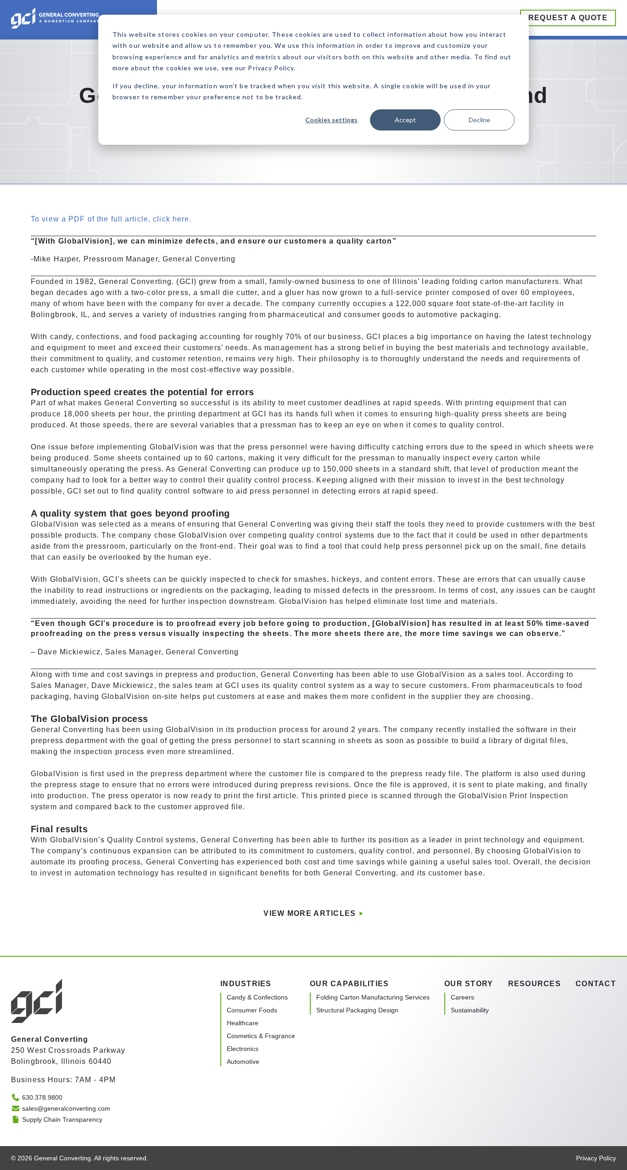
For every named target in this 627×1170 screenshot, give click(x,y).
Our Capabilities (349, 984)
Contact (596, 984)
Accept (405, 120)
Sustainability (470, 1010)
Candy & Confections (257, 997)
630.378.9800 (42, 1097)
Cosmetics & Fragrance (261, 1035)
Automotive (243, 1061)
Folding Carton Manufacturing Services (373, 997)
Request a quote (568, 18)
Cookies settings (331, 120)
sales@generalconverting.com (66, 1108)
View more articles (309, 913)
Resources (534, 984)
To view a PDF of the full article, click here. (111, 219)
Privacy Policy (596, 1158)
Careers (462, 997)
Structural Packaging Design (357, 1010)
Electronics (242, 1048)
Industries (246, 984)
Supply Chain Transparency (62, 1119)
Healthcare (242, 1023)
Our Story (468, 984)
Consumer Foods (252, 1010)
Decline (479, 120)
